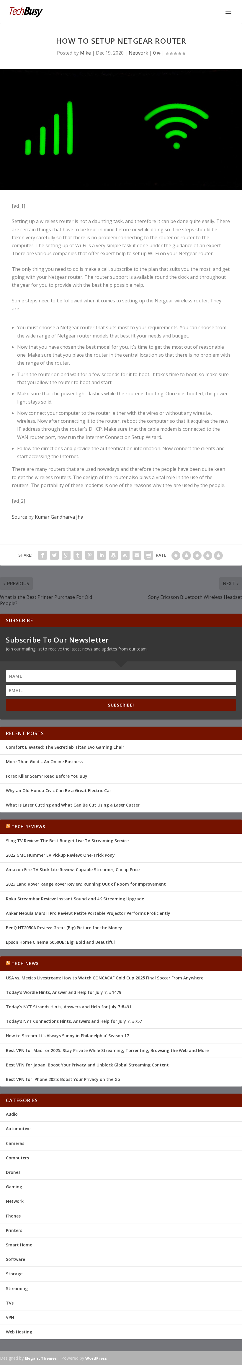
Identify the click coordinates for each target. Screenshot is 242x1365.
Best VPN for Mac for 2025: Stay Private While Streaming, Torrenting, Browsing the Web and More (107, 1050)
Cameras (15, 1143)
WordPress (96, 1358)
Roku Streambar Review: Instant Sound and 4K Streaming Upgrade (75, 899)
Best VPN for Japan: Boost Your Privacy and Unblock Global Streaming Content (87, 1065)
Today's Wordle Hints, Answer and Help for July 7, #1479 (63, 992)
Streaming (17, 1288)
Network (138, 53)
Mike (85, 53)
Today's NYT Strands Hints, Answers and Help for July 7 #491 (68, 1007)
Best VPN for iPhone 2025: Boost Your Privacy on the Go (63, 1079)
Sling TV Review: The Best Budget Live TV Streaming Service (67, 840)
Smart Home (19, 1245)
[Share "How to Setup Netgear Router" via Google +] (66, 555)
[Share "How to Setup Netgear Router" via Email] (137, 555)
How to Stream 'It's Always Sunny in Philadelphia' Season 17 (67, 1035)
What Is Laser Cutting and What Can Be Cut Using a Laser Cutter (73, 805)
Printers (14, 1230)
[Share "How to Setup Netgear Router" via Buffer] (113, 555)
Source (19, 517)
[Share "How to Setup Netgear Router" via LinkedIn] (101, 555)
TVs (10, 1303)
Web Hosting (19, 1332)
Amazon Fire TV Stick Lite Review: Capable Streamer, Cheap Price (73, 869)
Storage (14, 1273)
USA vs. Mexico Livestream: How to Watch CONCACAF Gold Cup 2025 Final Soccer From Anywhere (104, 978)
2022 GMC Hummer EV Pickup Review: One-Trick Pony (60, 855)
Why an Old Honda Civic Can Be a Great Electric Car (58, 790)
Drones (13, 1172)
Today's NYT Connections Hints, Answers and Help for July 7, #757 (74, 1021)
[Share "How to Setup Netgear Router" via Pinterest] (90, 555)
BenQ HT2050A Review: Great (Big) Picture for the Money (64, 927)
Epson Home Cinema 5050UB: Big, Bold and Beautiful (60, 942)
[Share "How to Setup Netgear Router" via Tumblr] (78, 555)
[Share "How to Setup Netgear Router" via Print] (149, 555)
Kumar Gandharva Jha (59, 517)
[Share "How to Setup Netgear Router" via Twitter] (54, 555)
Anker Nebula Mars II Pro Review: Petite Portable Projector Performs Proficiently (88, 913)
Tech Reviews (28, 826)
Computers (17, 1158)
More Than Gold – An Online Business (44, 761)
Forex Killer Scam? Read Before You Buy (46, 776)
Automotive (18, 1128)
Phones (13, 1216)
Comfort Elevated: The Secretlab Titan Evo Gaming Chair (65, 747)
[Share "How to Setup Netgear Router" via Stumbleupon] (125, 555)
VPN (10, 1317)
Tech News (25, 963)
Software (15, 1259)
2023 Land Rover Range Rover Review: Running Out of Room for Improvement (86, 884)
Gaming (14, 1186)
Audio (12, 1114)
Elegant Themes (41, 1358)
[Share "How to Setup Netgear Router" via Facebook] (42, 555)
